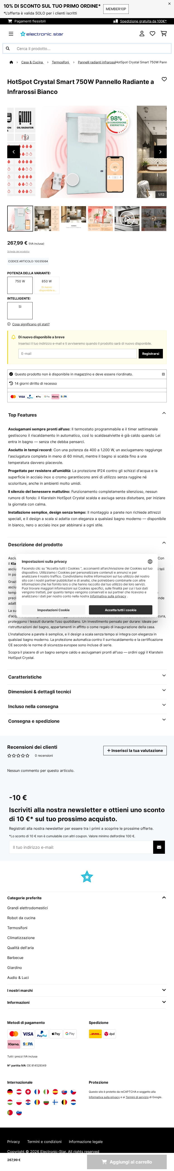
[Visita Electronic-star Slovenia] (19, 1112)
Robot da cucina (21, 918)
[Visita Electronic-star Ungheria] (10, 1102)
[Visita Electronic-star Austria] (19, 1092)
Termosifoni (61, 62)
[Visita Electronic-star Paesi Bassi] (73, 1102)
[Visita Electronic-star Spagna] (55, 1092)
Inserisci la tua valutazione (137, 750)
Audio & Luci (18, 977)
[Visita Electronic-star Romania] (37, 1102)
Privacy (13, 1141)
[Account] (142, 34)
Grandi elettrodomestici (27, 908)
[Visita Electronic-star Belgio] (64, 1102)
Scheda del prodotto (18, 251)
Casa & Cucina (32, 62)
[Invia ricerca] (8, 48)
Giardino (14, 967)
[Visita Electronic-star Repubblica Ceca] (73, 1092)
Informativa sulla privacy (104, 1097)
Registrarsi (150, 353)
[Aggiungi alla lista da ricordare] (164, 79)
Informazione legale (86, 1141)
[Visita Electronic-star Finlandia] (55, 1102)
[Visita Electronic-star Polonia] (19, 1102)
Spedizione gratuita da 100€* (143, 21)
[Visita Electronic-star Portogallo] (10, 1112)
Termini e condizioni (44, 1141)
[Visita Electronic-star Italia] (46, 1092)
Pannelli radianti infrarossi (97, 62)
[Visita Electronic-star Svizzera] (28, 1092)
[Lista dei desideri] (152, 34)
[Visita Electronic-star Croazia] (28, 1102)
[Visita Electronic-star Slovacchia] (64, 1092)
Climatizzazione (21, 937)
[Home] (15, 62)
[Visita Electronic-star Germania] (10, 1092)
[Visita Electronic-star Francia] (37, 1092)
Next (160, 151)
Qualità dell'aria (20, 947)
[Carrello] (164, 34)
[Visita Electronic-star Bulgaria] (46, 1102)
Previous (13, 151)
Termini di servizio (137, 1097)
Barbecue (15, 957)
